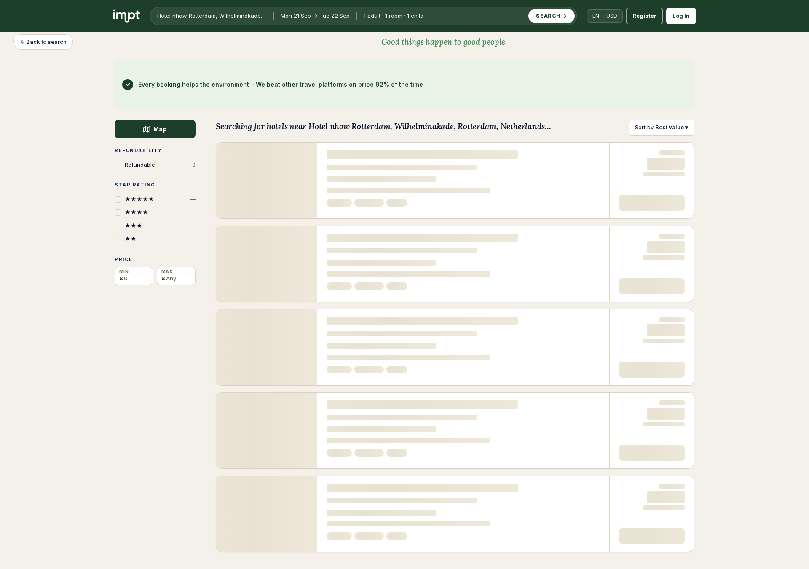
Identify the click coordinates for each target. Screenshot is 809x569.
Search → (551, 16)
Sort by (661, 127)
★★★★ (160, 212)
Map (159, 129)
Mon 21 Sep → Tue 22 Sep (315, 15)
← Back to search (43, 41)
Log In (681, 15)
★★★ (160, 225)
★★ (160, 238)
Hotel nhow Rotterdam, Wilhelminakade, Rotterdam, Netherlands (214, 15)
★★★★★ (160, 199)
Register (644, 15)
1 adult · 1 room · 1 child (393, 15)
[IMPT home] (126, 16)
